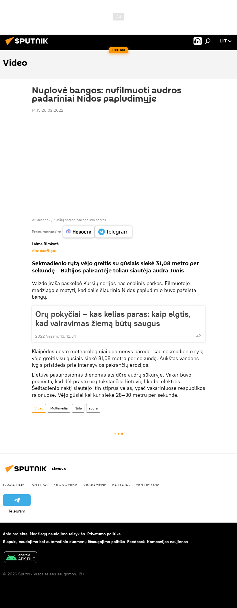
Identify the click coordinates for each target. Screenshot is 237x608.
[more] (198, 335)
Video (38, 408)
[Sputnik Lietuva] (28, 45)
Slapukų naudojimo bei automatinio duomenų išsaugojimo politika (64, 541)
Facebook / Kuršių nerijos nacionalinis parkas (71, 220)
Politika (39, 484)
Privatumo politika (104, 533)
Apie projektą (15, 533)
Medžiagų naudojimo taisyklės (57, 533)
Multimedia (59, 408)
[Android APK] (20, 557)
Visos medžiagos (43, 251)
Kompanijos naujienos (167, 541)
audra (93, 408)
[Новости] (78, 231)
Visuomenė (94, 484)
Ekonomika (65, 484)
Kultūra (121, 484)
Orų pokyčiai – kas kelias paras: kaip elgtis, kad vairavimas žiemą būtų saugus (112, 318)
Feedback (136, 541)
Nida (78, 408)
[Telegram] (113, 231)
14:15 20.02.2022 (47, 110)
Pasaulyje (14, 484)
